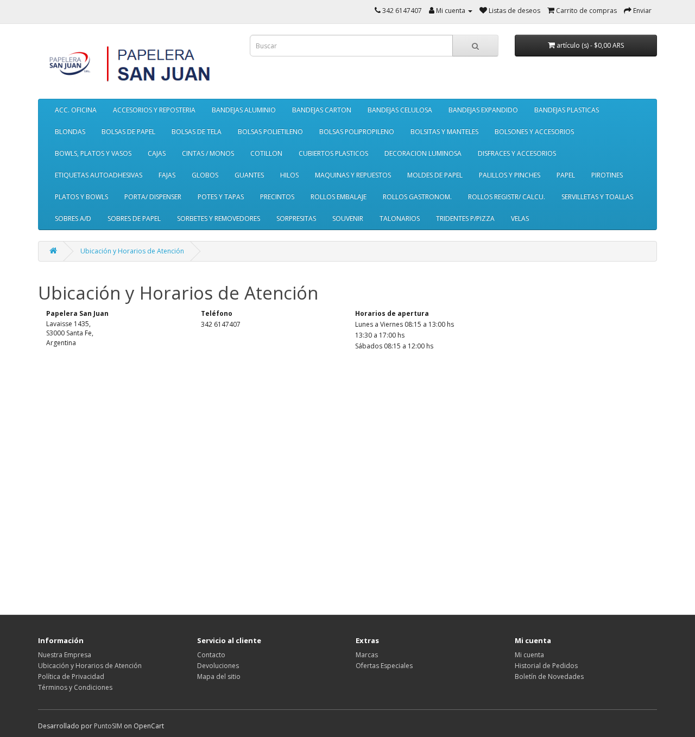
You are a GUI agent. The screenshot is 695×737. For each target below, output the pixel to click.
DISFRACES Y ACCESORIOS (517, 153)
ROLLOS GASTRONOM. (417, 196)
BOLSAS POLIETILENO (270, 131)
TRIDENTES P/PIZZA (465, 218)
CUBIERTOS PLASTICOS (333, 153)
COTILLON (266, 153)
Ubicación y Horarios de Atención (132, 251)
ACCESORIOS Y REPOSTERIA (154, 110)
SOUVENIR (347, 218)
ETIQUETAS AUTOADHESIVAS (98, 175)
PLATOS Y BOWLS (81, 196)
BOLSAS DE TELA (197, 131)
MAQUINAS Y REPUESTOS (353, 175)
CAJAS (157, 153)
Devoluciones (218, 665)
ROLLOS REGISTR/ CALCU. (506, 196)
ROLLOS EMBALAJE (339, 196)
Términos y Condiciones (75, 687)
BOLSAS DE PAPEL (128, 131)
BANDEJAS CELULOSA (400, 110)
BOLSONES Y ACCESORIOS (534, 131)
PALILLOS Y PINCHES (509, 175)
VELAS (520, 218)
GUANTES (249, 175)
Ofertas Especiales (384, 665)
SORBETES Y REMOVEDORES (218, 218)
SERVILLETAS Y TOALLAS (597, 196)
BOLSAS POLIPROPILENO (356, 131)
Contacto (211, 654)
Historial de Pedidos (546, 665)
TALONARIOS (400, 218)
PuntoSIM (108, 725)
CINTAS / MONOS (208, 153)
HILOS (289, 175)
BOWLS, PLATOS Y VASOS (93, 153)
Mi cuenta (529, 654)
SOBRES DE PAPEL (134, 218)
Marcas (367, 654)
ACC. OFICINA (76, 110)
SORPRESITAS (296, 218)
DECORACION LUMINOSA (423, 153)
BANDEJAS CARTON (321, 110)
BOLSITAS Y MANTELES (444, 131)
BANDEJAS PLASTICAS (566, 110)
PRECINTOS (277, 196)
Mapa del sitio (219, 676)
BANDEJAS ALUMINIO (244, 110)
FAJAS (167, 175)
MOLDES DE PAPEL (435, 175)
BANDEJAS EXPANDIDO (483, 110)
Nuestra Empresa (64, 654)
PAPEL (566, 175)
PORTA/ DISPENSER (152, 196)
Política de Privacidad (71, 676)
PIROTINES (607, 175)
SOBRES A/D (73, 218)
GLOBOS (205, 175)
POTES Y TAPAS (221, 196)
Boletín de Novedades (549, 676)
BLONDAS (70, 131)
